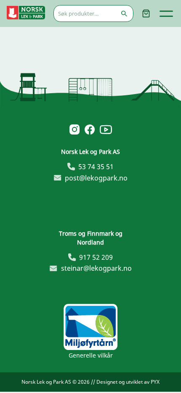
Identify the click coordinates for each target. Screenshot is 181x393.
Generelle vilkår (91, 355)
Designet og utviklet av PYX (128, 381)
